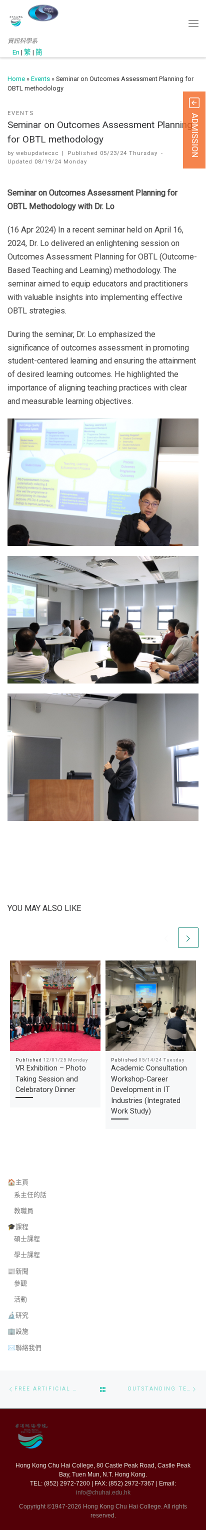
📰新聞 (18, 1271)
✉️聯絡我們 (25, 1348)
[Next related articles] (188, 938)
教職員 (24, 1210)
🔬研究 (18, 1315)
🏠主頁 (18, 1182)
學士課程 (27, 1254)
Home (16, 78)
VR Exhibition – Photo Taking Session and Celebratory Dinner (51, 1079)
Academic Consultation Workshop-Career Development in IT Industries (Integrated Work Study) (149, 1089)
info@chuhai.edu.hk (103, 1492)
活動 (20, 1299)
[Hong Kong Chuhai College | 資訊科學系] (43, 13)
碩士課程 (27, 1238)
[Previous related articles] (166, 938)
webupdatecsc (37, 153)
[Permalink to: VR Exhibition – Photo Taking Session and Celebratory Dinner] (55, 1005)
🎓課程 (18, 1226)
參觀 (20, 1283)
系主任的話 (30, 1194)
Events (40, 78)
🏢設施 (18, 1331)
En (16, 52)
